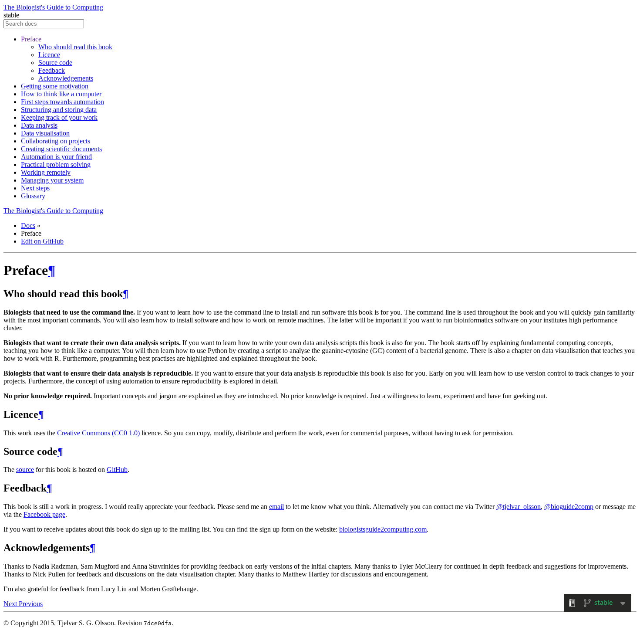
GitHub (117, 469)
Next (11, 603)
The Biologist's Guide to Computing (53, 7)
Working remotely (46, 172)
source (25, 469)
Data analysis (39, 125)
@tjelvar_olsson (518, 506)
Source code (55, 62)
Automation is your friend (56, 156)
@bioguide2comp (568, 506)
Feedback (51, 70)
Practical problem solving (56, 164)
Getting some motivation (54, 86)
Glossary (33, 196)
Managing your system (52, 180)
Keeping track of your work (59, 117)
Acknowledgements (65, 78)
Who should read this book (75, 47)
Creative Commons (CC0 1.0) (98, 433)
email (276, 506)
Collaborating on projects (55, 141)
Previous (31, 603)
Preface (31, 39)
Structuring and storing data (59, 109)
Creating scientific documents (61, 149)
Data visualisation (45, 133)
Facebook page (44, 514)
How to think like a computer (61, 94)
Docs (28, 225)
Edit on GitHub (42, 241)
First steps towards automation (62, 101)
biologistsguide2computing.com (383, 529)
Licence (49, 54)
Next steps (35, 188)
